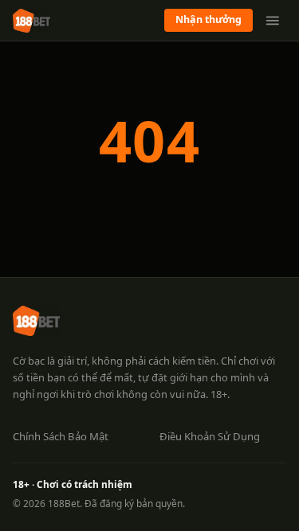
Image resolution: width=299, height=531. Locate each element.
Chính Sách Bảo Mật (60, 436)
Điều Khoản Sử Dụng (209, 436)
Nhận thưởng (208, 19)
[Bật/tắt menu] (272, 20)
